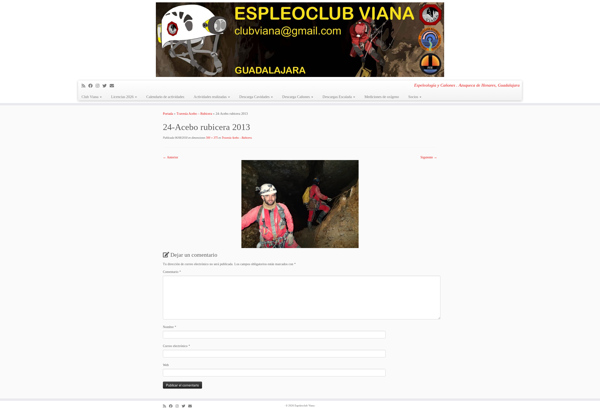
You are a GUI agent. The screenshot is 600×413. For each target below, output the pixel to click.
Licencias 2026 (123, 97)
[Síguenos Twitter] (106, 86)
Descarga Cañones (296, 97)
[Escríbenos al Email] (113, 86)
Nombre (169, 327)
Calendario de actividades (165, 97)
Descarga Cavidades (254, 97)
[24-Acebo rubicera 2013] (300, 204)
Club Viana (90, 97)
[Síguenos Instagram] (99, 86)
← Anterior (170, 157)
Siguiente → (428, 157)
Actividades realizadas (211, 97)
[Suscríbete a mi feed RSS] (85, 86)
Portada (168, 113)
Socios (413, 97)
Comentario (172, 272)
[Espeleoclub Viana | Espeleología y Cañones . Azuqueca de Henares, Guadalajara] (300, 39)
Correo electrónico (176, 346)
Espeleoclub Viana (305, 405)
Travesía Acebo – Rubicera (194, 113)
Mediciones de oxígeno (381, 97)
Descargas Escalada (337, 97)
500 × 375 (211, 137)
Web (166, 365)
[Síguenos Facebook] (92, 86)
